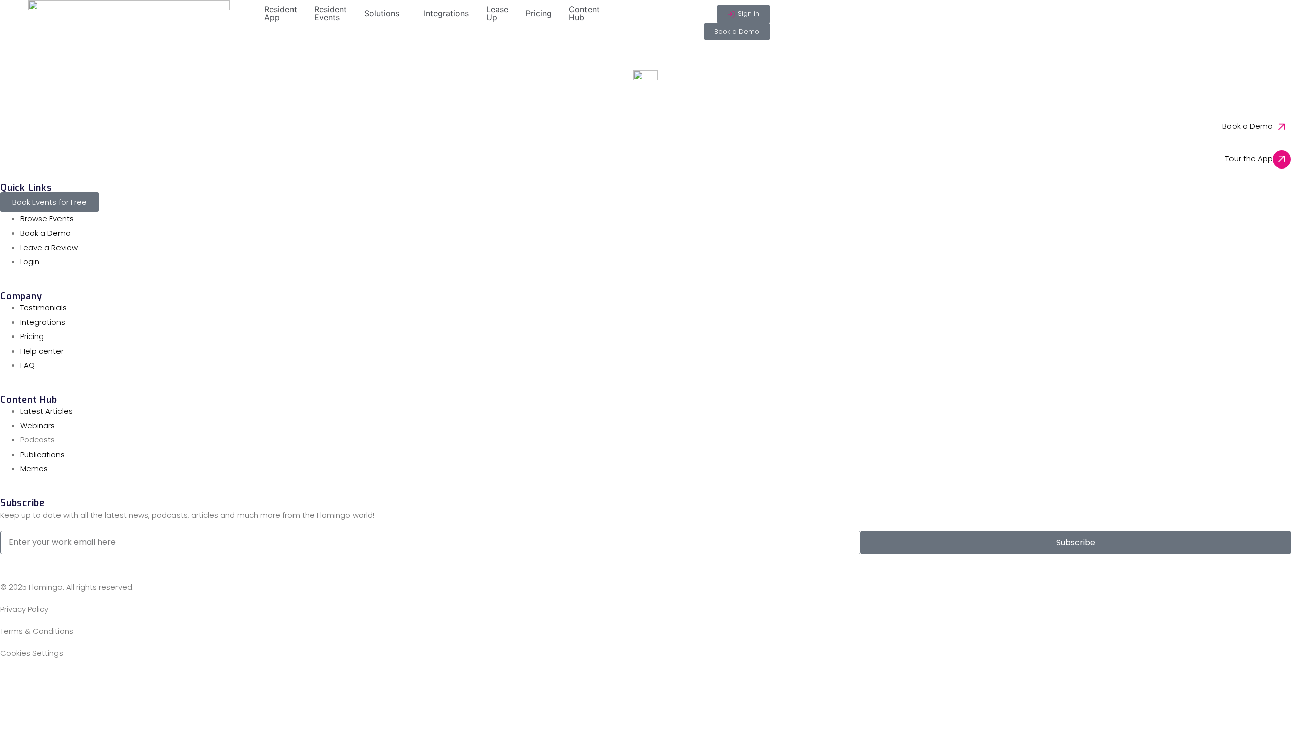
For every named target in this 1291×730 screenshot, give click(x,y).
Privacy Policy (24, 609)
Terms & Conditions (36, 631)
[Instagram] (67, 683)
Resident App (280, 13)
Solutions (381, 13)
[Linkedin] (39, 683)
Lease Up (497, 13)
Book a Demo (1247, 126)
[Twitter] (94, 683)
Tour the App (1249, 158)
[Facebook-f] (12, 683)
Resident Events (330, 13)
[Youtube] (148, 683)
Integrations (446, 13)
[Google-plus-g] (121, 683)
